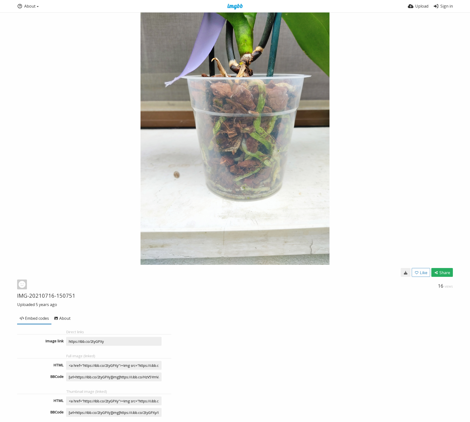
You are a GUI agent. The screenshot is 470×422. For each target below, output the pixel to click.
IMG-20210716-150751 (46, 295)
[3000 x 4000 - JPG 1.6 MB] (406, 272)
